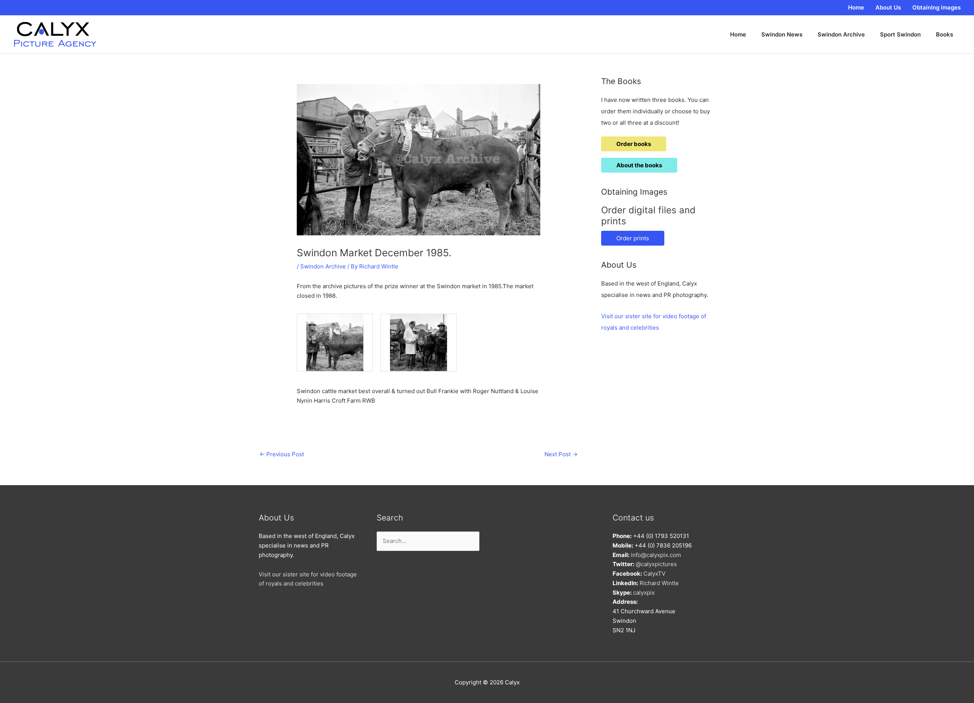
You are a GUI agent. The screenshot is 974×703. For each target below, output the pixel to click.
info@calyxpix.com (656, 555)
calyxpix (644, 592)
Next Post (561, 454)
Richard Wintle (659, 583)
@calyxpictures (656, 564)
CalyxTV (654, 573)
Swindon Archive (323, 266)
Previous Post (281, 454)
